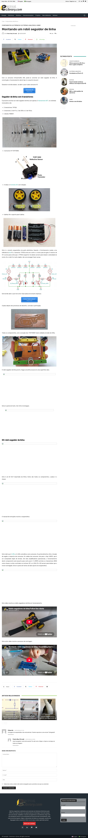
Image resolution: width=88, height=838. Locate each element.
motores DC (14, 185)
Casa (3, 21)
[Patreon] (83, 1)
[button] (84, 15)
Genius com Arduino (75, 101)
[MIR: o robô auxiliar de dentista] (64, 91)
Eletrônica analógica (28, 25)
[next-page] (6, 723)
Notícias (47, 714)
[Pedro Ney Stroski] (3, 33)
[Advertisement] (43, 8)
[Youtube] (85, 1)
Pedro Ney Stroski (12, 33)
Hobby (38, 25)
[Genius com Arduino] (64, 100)
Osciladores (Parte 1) (29, 718)
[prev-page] (3, 723)
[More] (47, 686)
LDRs (13, 554)
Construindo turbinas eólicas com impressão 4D (48, 717)
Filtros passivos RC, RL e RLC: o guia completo (11, 717)
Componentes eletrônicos (11, 21)
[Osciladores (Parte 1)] (29, 709)
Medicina (71, 89)
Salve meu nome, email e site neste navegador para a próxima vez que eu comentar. (26, 784)
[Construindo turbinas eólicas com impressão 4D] (48, 709)
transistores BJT (43, 100)
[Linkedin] (81, 1)
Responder (11, 734)
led (10, 252)
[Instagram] (79, 1)
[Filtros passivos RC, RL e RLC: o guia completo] (11, 709)
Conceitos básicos (11, 714)
